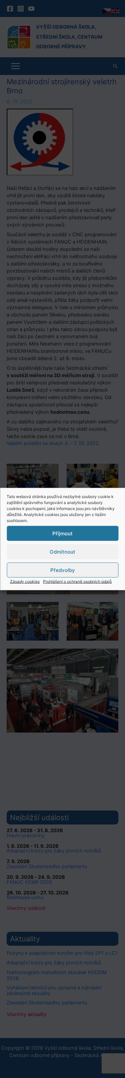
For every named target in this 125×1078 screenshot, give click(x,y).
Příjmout (62, 533)
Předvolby (62, 570)
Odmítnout (62, 551)
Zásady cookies (25, 581)
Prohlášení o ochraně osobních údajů (77, 581)
